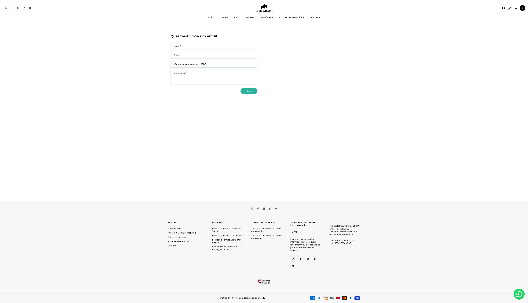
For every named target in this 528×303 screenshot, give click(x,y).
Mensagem (180, 73)
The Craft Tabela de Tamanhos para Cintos (266, 237)
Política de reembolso (178, 241)
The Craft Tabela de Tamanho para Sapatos (266, 230)
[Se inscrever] (318, 232)
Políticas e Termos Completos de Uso (226, 241)
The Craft (232, 298)
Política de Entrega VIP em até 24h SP (226, 230)
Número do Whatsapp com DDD (190, 64)
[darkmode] (522, 8)
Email (177, 55)
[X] (6, 8)
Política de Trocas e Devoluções (227, 235)
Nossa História (174, 228)
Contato (172, 246)
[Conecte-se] (510, 8)
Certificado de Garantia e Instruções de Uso (224, 248)
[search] (504, 8)
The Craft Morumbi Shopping (182, 233)
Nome (177, 46)
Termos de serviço (177, 237)
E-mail (295, 232)
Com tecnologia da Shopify (252, 298)
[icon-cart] (516, 8)
